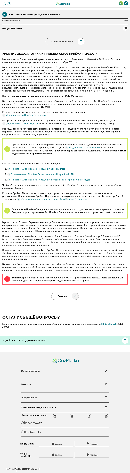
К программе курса (62, 41)
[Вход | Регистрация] (126, 3)
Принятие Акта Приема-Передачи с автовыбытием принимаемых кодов (50, 179)
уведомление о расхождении (22, 123)
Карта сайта (11, 469)
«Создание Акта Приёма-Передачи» (26, 115)
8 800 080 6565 (109, 323)
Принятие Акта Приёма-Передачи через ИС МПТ (38, 168)
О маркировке (29, 397)
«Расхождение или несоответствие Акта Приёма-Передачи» (54, 199)
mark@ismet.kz (34, 432)
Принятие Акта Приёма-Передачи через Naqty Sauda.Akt (42, 174)
